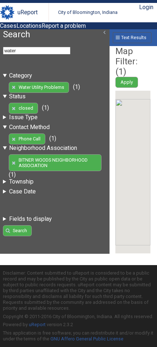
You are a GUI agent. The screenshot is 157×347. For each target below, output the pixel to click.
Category (20, 75)
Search (20, 230)
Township (21, 181)
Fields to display (30, 218)
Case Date (22, 191)
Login (146, 7)
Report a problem (64, 25)
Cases (8, 25)
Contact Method (29, 127)
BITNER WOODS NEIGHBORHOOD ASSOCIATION (53, 162)
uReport (28, 12)
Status (17, 96)
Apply (126, 82)
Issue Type (23, 117)
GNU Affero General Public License (86, 339)
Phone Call (30, 139)
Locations (29, 25)
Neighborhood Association (43, 147)
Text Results (133, 37)
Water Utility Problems (41, 87)
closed (26, 108)
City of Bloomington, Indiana (88, 12)
